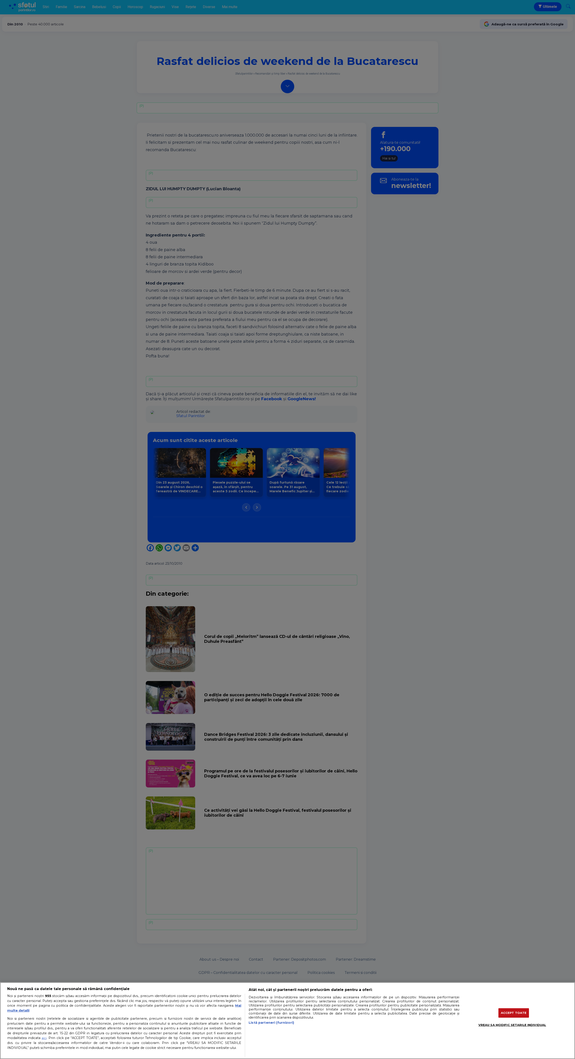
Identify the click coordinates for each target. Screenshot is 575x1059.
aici (44, 1038)
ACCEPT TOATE (514, 1013)
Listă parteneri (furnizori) (271, 1023)
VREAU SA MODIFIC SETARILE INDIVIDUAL (512, 1025)
